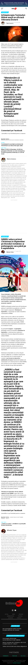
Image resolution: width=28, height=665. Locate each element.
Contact (19, 618)
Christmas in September (17, 517)
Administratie (10, 616)
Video (13, 614)
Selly (7, 518)
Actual (6, 614)
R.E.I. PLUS (23, 655)
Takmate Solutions (17, 663)
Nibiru (3, 518)
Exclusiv (21, 614)
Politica (20, 616)
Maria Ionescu (10, 23)
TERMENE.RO (5, 655)
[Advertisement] (14, 215)
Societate (10, 618)
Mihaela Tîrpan (10, 252)
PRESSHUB (14, 655)
